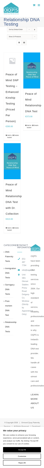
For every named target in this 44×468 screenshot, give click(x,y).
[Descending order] (34, 29)
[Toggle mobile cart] (34, 5)
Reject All (22, 463)
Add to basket (9, 136)
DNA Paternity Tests (8, 256)
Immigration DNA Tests (8, 273)
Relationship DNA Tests (8, 327)
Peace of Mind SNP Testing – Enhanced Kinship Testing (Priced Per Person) (12, 98)
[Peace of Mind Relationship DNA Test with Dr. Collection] (12, 161)
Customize (22, 456)
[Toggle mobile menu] (39, 5)
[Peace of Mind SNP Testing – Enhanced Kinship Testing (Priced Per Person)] (12, 60)
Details (16, 135)
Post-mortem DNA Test (8, 308)
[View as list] (24, 42)
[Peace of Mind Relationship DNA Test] (31, 70)
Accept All (22, 450)
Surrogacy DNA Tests (8, 289)
